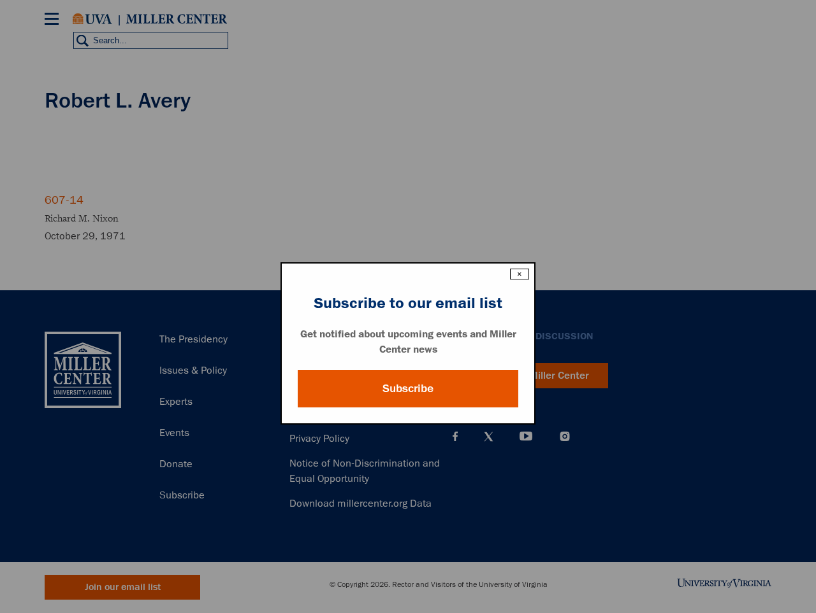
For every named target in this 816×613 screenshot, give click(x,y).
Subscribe (407, 388)
